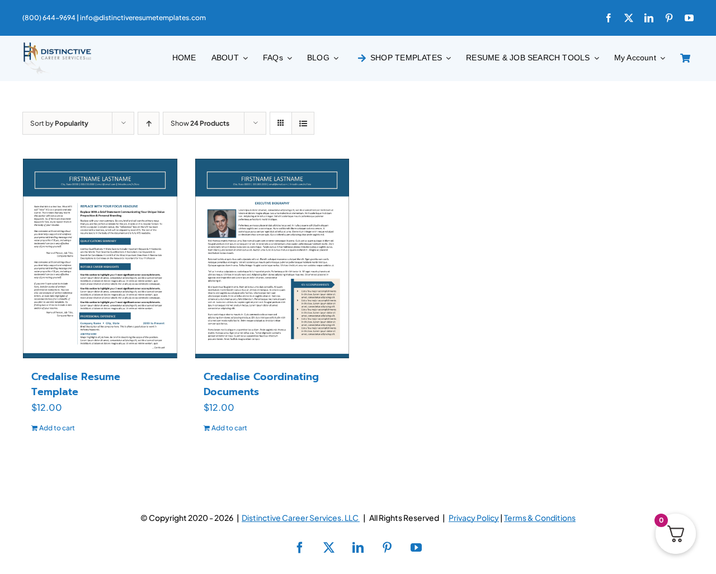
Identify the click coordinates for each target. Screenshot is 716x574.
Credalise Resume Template (75, 384)
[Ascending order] (148, 123)
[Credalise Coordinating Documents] (272, 258)
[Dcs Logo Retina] (57, 45)
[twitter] (628, 17)
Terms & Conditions (540, 518)
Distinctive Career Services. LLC (301, 518)
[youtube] (689, 17)
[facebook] (608, 17)
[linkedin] (648, 17)
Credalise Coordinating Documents (261, 384)
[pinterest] (669, 17)
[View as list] (303, 123)
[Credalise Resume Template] (100, 258)
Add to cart (57, 428)
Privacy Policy (474, 518)
